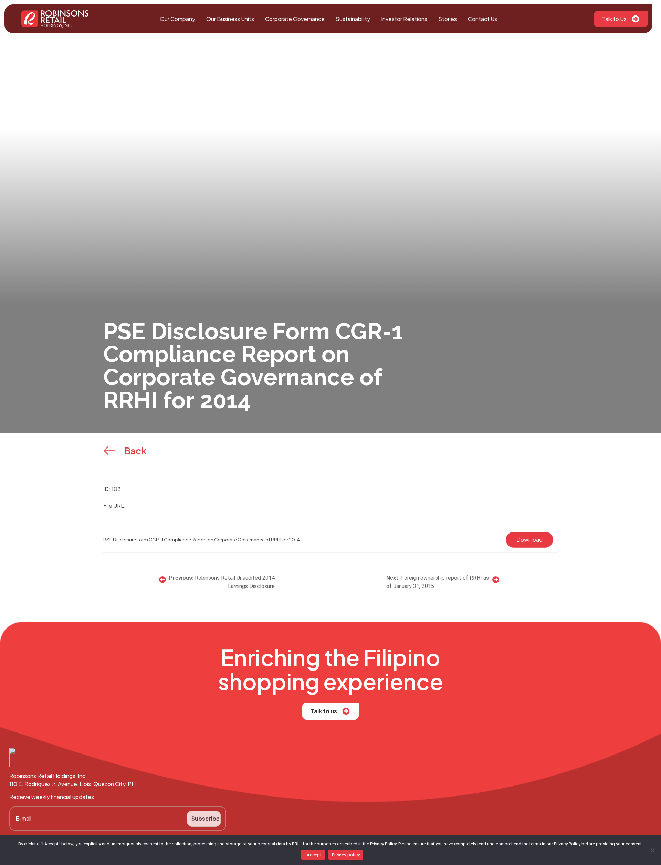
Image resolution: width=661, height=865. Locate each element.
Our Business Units (230, 18)
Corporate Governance (295, 18)
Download (529, 539)
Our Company (177, 18)
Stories (447, 18)
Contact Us (482, 18)
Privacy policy (346, 854)
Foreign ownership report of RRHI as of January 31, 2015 (437, 581)
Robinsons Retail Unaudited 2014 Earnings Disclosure (235, 581)
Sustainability (353, 18)
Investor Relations (404, 18)
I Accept (313, 854)
